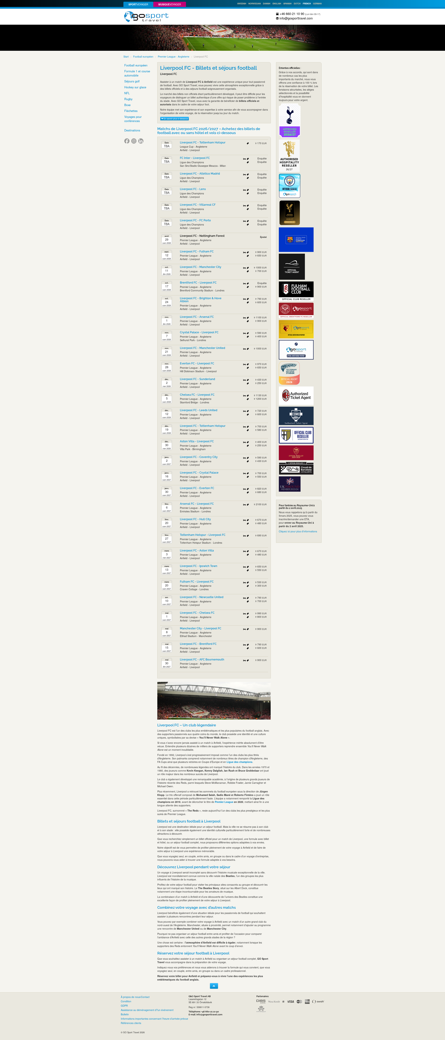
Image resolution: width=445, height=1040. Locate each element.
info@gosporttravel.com (296, 18)
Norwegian (254, 3)
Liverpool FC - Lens (193, 189)
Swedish (241, 3)
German (317, 3)
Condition (126, 1001)
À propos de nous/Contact (135, 997)
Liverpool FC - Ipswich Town (198, 566)
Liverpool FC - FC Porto (195, 220)
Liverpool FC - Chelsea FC (197, 612)
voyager (138, 4)
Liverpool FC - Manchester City (200, 267)
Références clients (131, 1023)
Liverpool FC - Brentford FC (198, 644)
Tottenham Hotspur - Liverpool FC (202, 535)
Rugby (128, 99)
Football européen (143, 56)
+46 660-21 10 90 (291, 13)
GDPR (124, 1005)
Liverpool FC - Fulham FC (197, 251)
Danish (266, 3)
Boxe (127, 105)
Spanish (287, 3)
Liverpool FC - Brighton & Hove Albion (200, 300)
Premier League (224, 802)
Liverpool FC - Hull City (195, 519)
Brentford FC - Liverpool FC (198, 282)
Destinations (132, 130)
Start (126, 56)
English (277, 3)
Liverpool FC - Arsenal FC (197, 317)
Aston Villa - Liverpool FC (197, 441)
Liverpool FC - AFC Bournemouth (202, 659)
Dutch (297, 3)
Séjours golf (132, 81)
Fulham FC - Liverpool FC (197, 581)
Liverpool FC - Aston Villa (197, 550)
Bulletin (125, 1014)
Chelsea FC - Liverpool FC (197, 394)
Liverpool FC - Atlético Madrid (200, 173)
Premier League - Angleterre (173, 56)
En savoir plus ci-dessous (175, 118)
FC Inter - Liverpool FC (195, 158)
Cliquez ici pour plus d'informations (298, 531)
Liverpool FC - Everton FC (197, 488)
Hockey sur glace (135, 87)
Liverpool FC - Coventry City (199, 457)
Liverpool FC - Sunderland (197, 379)
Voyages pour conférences (133, 119)
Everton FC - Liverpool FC (197, 363)
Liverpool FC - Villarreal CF (198, 204)
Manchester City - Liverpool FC (200, 628)
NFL (127, 93)
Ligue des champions (239, 762)
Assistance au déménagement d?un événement (147, 1010)
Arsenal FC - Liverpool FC (197, 503)
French (307, 3)
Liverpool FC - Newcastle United (201, 597)
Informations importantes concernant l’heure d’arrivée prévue (154, 1018)
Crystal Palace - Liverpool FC (199, 332)
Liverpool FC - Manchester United (202, 348)
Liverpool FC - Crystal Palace (199, 472)
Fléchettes (130, 111)
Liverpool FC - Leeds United (198, 410)
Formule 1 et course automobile (137, 73)
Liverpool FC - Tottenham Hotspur (202, 142)
